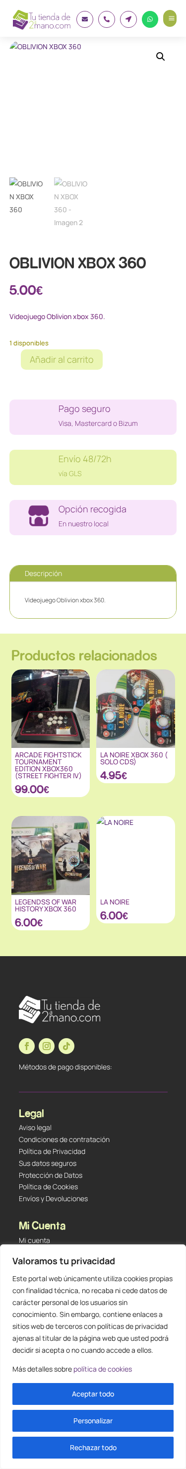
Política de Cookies (48, 1186)
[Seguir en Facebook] (27, 1046)
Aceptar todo (93, 1393)
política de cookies (102, 1369)
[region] (93, 1356)
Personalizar (93, 1420)
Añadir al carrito (62, 359)
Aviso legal (35, 1127)
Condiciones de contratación (64, 1139)
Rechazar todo (93, 1447)
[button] (161, 57)
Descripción (43, 573)
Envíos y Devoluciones (53, 1198)
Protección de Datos (50, 1175)
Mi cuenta (34, 1240)
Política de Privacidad (52, 1151)
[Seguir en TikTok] (66, 1046)
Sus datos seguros (47, 1163)
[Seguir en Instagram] (47, 1046)
